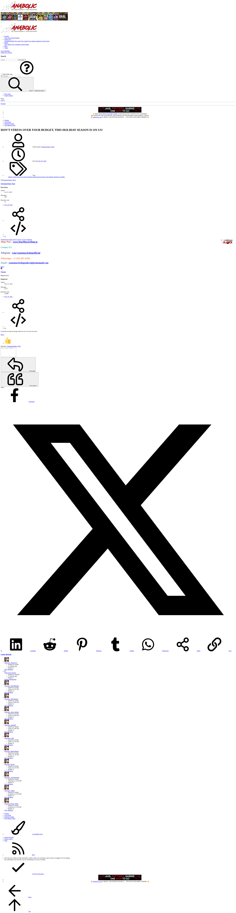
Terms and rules (9, 837)
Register (3, 103)
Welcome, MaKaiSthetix (11, 751)
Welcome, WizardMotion (11, 686)
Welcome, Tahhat (9, 790)
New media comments (34, 41)
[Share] (18, 220)
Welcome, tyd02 (9, 738)
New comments (16, 44)
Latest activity (45, 41)
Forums (6, 36)
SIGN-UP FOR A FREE (110, 114)
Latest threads (6, 654)
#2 (5, 328)
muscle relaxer (41, 177)
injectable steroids (31, 177)
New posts (7, 38)
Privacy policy (8, 839)
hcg (22, 177)
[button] (27, 74)
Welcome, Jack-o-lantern (11, 712)
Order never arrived (10, 673)
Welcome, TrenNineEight (11, 777)
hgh (25, 177)
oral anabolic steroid (52, 177)
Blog (5, 46)
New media (24, 41)
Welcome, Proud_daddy (11, 804)
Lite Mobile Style (37, 834)
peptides (62, 177)
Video (6, 48)
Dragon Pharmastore (10, 679)
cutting (15, 177)
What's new (7, 39)
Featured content (9, 41)
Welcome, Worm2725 (10, 663)
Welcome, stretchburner (11, 699)
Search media (25, 44)
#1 (5, 236)
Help (5, 840)
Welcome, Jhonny (9, 764)
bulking (10, 177)
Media (6, 43)
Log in (3, 100)
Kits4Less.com (97, 117)
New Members (8, 669)
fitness (19, 177)
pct (59, 177)
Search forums (15, 38)
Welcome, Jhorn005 (10, 725)
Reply (2, 266)
